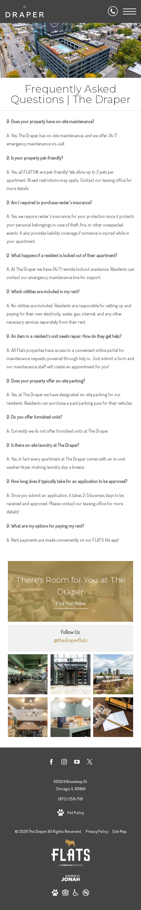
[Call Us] (113, 11)
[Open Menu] (129, 11)
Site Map (119, 831)
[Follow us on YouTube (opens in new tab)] (77, 763)
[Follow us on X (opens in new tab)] (90, 763)
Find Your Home (70, 603)
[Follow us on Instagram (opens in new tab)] (64, 763)
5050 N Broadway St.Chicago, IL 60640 (70, 785)
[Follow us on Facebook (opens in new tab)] (51, 763)
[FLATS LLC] (70, 854)
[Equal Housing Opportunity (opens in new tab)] (65, 893)
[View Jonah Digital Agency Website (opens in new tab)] (70, 879)
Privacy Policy (97, 831)
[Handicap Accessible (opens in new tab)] (76, 893)
